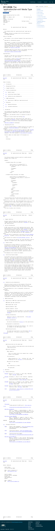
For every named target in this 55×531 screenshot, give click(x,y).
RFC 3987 (20, 386)
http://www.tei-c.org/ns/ (10, 131)
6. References (38, 23)
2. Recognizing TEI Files (39, 10)
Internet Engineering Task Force (17, 522)
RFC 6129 (5, 153)
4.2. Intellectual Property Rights (41, 16)
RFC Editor (37, 523)
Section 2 (20, 359)
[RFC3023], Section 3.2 (12, 317)
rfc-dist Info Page (38, 524)
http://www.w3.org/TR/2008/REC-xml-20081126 (19, 414)
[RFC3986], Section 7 (25, 231)
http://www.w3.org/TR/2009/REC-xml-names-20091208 (20, 422)
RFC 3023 (27, 234)
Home (2, 4)
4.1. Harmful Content (39, 15)
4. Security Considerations (40, 13)
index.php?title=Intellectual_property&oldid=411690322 (20, 431)
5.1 (6, 100)
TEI (23, 116)
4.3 (6, 96)
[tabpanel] (44, 18)
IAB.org (29, 526)
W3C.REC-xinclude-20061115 (10, 247)
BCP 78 (18, 58)
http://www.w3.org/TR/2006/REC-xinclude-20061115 (20, 441)
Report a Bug (7, 529)
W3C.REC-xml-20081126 (9, 122)
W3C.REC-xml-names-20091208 (18, 130)
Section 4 (21, 321)
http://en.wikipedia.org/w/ (27, 426)
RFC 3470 (19, 237)
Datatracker (30, 527)
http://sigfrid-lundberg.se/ (13, 481)
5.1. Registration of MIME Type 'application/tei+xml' (41, 22)
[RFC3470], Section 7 (25, 237)
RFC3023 (13, 119)
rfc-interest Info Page (39, 526)
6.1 (6, 104)
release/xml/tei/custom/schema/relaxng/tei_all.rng (19, 407)
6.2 (6, 106)
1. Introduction (38, 9)
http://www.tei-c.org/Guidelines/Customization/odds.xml (21, 434)
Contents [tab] (37, 6)
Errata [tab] (45, 6)
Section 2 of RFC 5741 (15, 47)
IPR (29, 259)
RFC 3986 (11, 383)
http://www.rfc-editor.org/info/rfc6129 (13, 51)
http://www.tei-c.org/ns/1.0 (26, 132)
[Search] (50, 2)
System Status (3, 529)
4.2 (6, 94)
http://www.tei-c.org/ (12, 471)
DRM (13, 259)
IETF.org (29, 523)
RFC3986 (31, 129)
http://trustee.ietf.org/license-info (12, 60)
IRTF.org (29, 524)
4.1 (6, 92)
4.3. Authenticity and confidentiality (42, 18)
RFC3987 (25, 229)
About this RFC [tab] (41, 6)
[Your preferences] (52, 2)
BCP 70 (21, 379)
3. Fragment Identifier (39, 12)
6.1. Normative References (40, 25)
